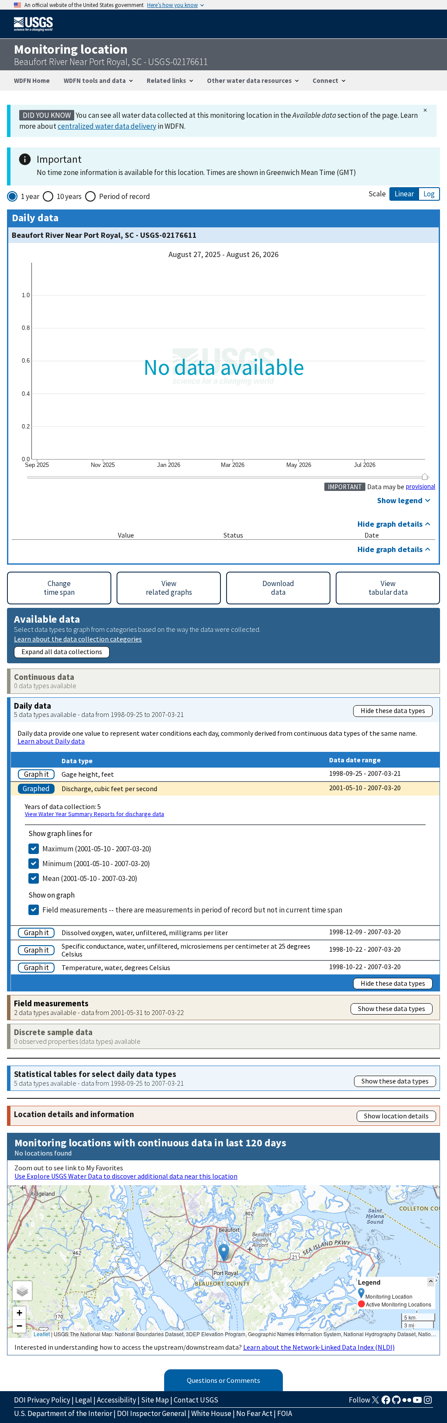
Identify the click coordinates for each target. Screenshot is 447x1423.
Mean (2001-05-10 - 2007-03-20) (90, 878)
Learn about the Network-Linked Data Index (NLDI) (319, 1347)
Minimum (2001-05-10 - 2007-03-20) (96, 863)
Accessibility (116, 1400)
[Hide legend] (430, 1282)
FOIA (284, 1413)
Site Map (155, 1400)
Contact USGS (196, 1400)
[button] (223, 1253)
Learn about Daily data (51, 741)
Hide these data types (393, 710)
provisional (420, 486)
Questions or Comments (223, 1380)
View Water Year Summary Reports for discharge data (94, 814)
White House (211, 1413)
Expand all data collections (61, 651)
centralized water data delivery (107, 126)
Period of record (124, 196)
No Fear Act (254, 1413)
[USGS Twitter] (375, 1402)
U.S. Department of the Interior (63, 1413)
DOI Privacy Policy (42, 1400)
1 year (30, 196)
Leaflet (42, 1333)
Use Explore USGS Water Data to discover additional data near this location (125, 1176)
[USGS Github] (396, 1402)
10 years (69, 196)
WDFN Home (32, 80)
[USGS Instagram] (428, 1402)
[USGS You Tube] (417, 1402)
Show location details (396, 1115)
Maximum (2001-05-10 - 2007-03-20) (96, 849)
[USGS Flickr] (407, 1402)
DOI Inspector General (151, 1413)
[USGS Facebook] (386, 1402)
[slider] (424, 476)
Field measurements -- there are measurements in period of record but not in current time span (192, 910)
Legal (83, 1400)
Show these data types (391, 1008)
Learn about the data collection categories (78, 638)
